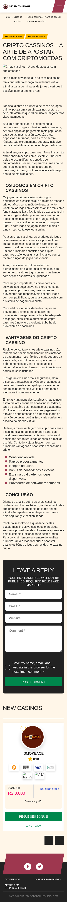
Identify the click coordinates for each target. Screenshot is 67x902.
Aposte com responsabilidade (16, 886)
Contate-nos (12, 879)
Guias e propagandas (48, 879)
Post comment (33, 682)
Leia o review (33, 826)
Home (8, 17)
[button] (48, 840)
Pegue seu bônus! (33, 816)
